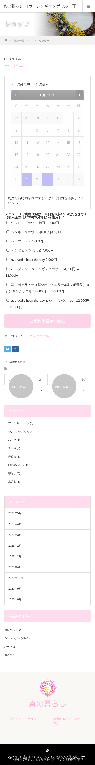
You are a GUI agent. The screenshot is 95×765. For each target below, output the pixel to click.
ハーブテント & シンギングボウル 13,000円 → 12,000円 (43, 272)
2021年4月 (14, 567)
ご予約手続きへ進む (47, 321)
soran (21, 361)
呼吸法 (12, 456)
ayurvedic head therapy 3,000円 (33, 260)
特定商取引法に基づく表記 (68, 721)
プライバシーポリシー (24, 719)
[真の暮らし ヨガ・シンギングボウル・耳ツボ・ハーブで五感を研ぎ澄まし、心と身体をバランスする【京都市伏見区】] (47, 705)
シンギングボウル (36, 336)
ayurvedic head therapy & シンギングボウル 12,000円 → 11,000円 (47, 304)
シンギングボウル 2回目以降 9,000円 (38, 232)
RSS (47, 749)
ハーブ (12, 440)
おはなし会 (11, 629)
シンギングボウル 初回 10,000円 (34, 223)
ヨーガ (12, 448)
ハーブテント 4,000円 (26, 241)
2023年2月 (14, 545)
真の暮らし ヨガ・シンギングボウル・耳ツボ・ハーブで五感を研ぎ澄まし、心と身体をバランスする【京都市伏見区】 (48, 758)
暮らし (12, 473)
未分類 (12, 481)
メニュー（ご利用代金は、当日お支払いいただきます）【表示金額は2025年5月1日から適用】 (46, 215)
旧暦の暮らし (16, 465)
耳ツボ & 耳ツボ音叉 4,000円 (32, 250)
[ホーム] (5, 39)
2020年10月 (15, 577)
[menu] (88, 6)
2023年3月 (14, 534)
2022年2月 (14, 556)
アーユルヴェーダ (18, 423)
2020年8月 (14, 599)
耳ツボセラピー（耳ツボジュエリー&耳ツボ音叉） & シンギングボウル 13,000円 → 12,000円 (47, 288)
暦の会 (8, 655)
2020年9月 (14, 588)
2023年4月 (14, 524)
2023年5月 (14, 513)
